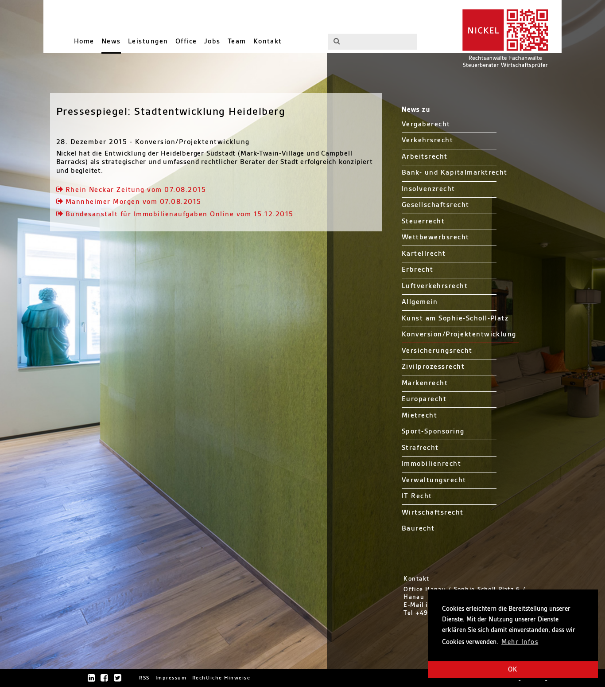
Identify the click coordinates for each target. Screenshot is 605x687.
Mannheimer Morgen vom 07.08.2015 (134, 202)
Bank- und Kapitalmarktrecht (455, 172)
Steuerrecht (423, 221)
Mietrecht (419, 415)
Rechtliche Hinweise (221, 678)
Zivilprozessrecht (433, 367)
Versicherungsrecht (437, 351)
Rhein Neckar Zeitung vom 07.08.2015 (136, 190)
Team (237, 41)
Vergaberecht (426, 124)
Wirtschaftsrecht (433, 512)
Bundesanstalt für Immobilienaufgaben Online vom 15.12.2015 (180, 214)
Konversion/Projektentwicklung (459, 334)
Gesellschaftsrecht (435, 205)
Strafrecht (420, 448)
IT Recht (417, 496)
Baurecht (418, 528)
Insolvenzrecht (428, 189)
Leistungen (148, 41)
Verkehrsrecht (427, 140)
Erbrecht (418, 269)
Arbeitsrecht (425, 156)
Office (186, 41)
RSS (144, 678)
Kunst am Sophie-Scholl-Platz (455, 318)
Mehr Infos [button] (519, 642)
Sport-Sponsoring (433, 431)
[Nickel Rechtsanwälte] (503, 37)
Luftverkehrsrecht (435, 286)
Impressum (170, 678)
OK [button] (513, 669)
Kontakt (267, 41)
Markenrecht (425, 383)
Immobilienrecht (431, 464)
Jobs (212, 41)
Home (84, 41)
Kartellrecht (424, 254)
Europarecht (424, 399)
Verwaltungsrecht (434, 480)
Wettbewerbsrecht (435, 237)
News (111, 41)
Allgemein (420, 302)
